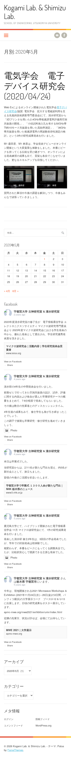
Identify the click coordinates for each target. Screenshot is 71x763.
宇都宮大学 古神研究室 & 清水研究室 (37, 311)
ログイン (8, 719)
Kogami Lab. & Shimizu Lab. (35, 12)
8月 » (15, 291)
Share (10, 364)
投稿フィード (43, 719)
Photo (13, 430)
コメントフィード (13, 725)
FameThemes (15, 750)
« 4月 (7, 291)
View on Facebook (13, 361)
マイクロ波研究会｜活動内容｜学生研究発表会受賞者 (34, 347)
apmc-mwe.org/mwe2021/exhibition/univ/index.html (33, 612)
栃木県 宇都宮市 (27, 581)
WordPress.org (43, 725)
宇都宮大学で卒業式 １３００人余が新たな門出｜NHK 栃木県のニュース (34, 487)
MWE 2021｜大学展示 (19, 630)
